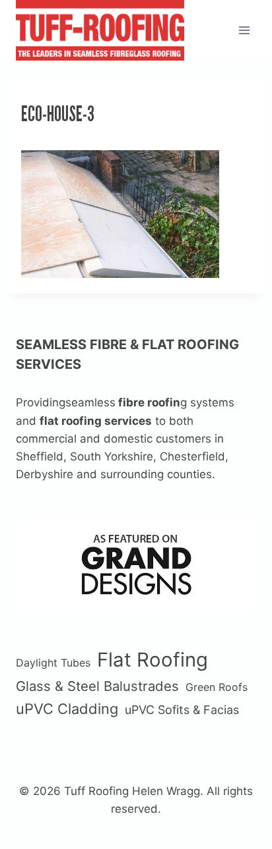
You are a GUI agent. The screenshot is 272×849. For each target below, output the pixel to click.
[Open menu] (244, 30)
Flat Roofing (152, 659)
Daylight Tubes (53, 662)
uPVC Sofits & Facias (182, 710)
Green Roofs (217, 687)
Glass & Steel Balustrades (97, 686)
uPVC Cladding (67, 708)
